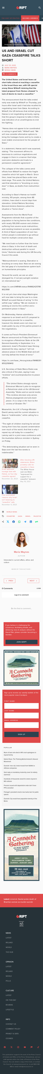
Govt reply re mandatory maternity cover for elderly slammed (20, 773)
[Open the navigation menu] (3, 8)
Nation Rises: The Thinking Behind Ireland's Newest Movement (21, 760)
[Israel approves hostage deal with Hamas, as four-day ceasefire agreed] (10, 463)
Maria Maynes (11, 68)
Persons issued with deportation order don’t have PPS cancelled (20, 787)
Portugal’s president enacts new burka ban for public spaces (21, 793)
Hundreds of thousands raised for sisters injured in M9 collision (20, 780)
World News (10, 70)
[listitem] (21, 937)
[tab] (10, 18)
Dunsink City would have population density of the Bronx (20, 800)
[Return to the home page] (21, 916)
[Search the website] (40, 8)
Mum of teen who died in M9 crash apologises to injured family (20, 754)
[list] (21, 943)
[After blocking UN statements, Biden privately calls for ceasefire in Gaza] (29, 471)
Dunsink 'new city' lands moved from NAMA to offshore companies (19, 767)
